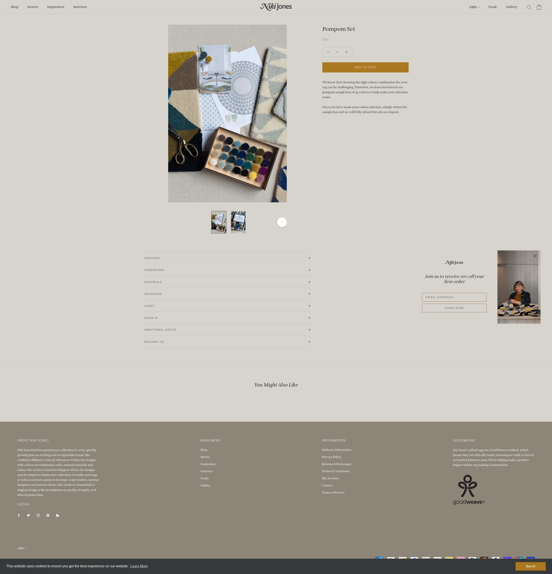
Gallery (511, 7)
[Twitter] (28, 515)
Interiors (80, 7)
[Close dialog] (535, 256)
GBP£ (473, 7)
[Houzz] (57, 515)
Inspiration (55, 7)
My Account (330, 478)
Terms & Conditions (336, 471)
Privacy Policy (331, 457)
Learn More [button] (139, 566)
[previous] (173, 222)
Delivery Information (336, 450)
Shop (14, 7)
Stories (32, 7)
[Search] (529, 7)
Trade (492, 7)
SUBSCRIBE (454, 308)
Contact (327, 485)
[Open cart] (539, 7)
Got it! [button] (530, 566)
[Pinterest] (47, 515)
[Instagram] (38, 515)
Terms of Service (333, 492)
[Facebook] (18, 515)
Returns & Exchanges (336, 464)
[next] (282, 222)
